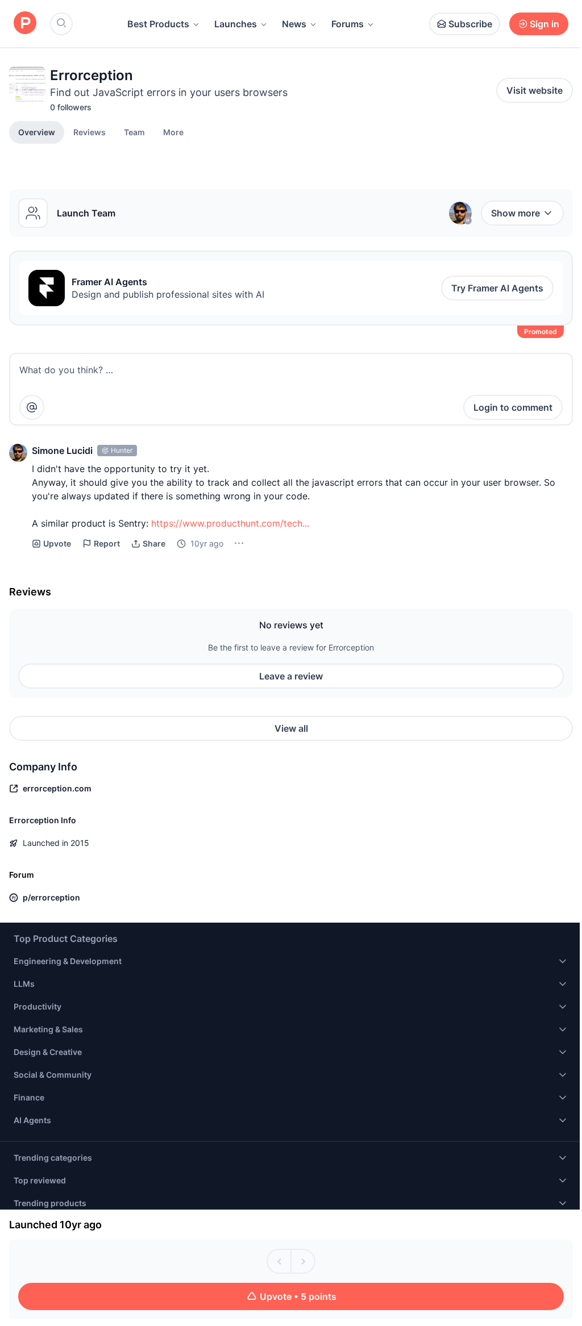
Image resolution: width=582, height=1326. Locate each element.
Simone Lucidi (62, 450)
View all (291, 728)
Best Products (158, 24)
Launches (235, 24)
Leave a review (291, 676)
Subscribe (470, 24)
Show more (515, 213)
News (294, 24)
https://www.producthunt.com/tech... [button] (230, 523)
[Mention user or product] (31, 407)
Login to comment (512, 407)
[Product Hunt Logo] (25, 23)
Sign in (544, 24)
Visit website (534, 90)
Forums (347, 24)
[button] (173, 131)
